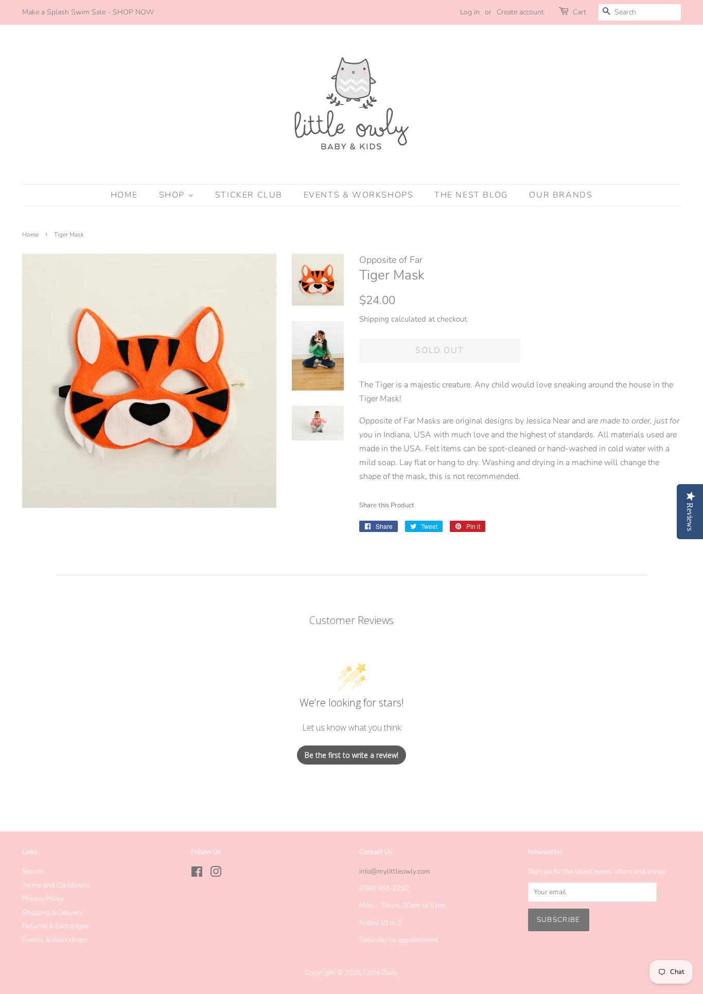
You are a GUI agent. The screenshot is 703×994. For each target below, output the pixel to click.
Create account (520, 12)
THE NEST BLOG (471, 195)
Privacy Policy (43, 898)
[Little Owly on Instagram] (215, 874)
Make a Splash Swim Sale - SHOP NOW (88, 12)
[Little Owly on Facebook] (197, 874)
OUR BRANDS (560, 195)
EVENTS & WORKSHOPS (359, 195)
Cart (579, 12)
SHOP (173, 195)
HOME (124, 195)
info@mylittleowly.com (394, 871)
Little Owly (380, 973)
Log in (470, 12)
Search (32, 871)
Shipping (374, 319)
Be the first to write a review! (351, 755)
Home (30, 234)
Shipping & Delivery (52, 912)
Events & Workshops (54, 940)
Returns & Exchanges (55, 926)
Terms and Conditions (56, 885)
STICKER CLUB (249, 195)
